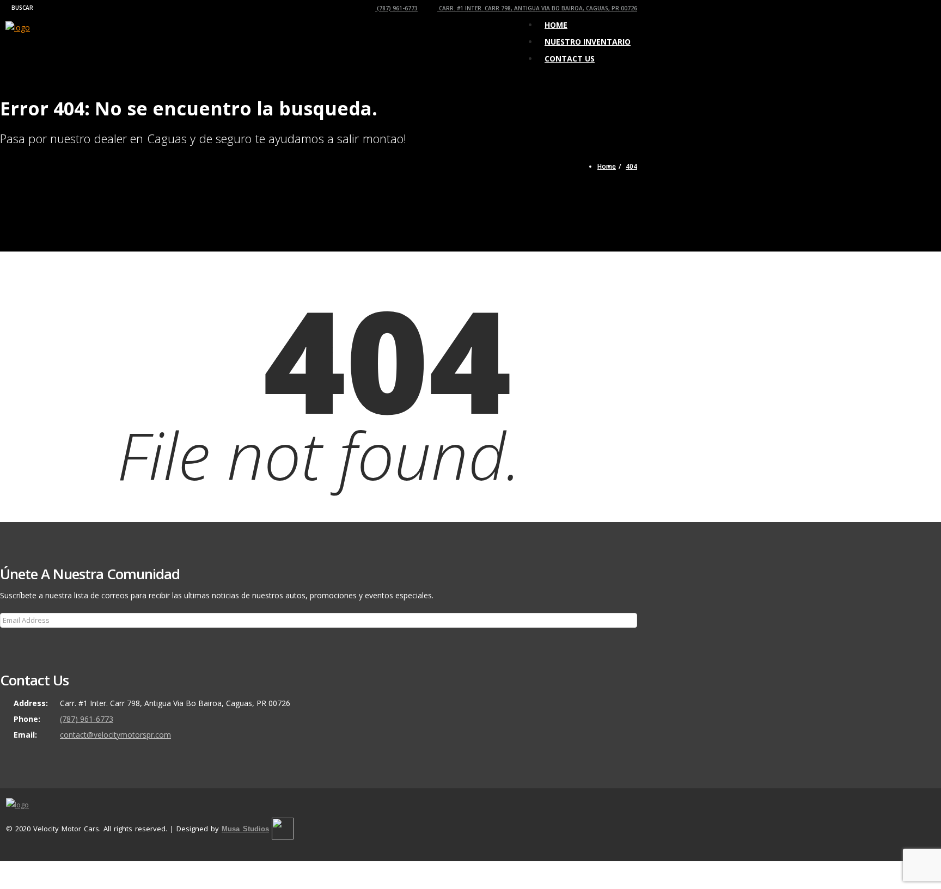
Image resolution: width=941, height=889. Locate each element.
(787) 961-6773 (396, 8)
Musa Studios (245, 829)
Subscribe (23, 643)
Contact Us (570, 58)
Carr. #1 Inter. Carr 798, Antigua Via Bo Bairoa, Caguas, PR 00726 (537, 8)
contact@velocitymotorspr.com (115, 734)
